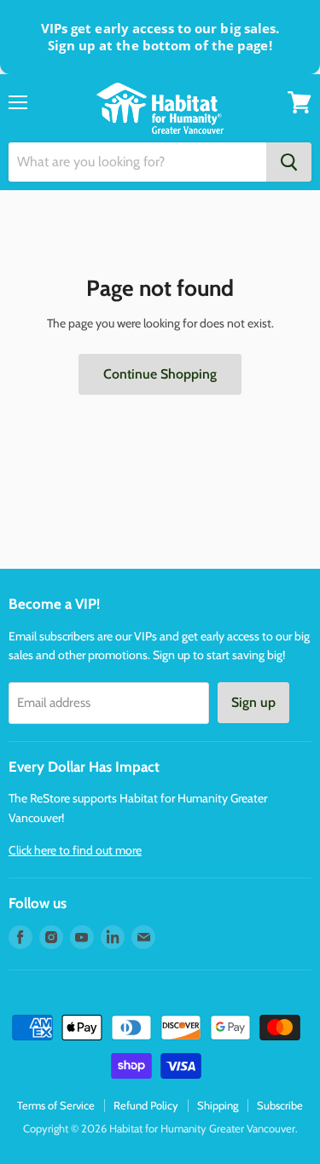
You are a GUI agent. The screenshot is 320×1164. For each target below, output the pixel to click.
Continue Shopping (160, 374)
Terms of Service (56, 1105)
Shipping (217, 1105)
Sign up (253, 702)
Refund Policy (145, 1105)
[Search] (288, 162)
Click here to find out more (75, 850)
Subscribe (280, 1105)
